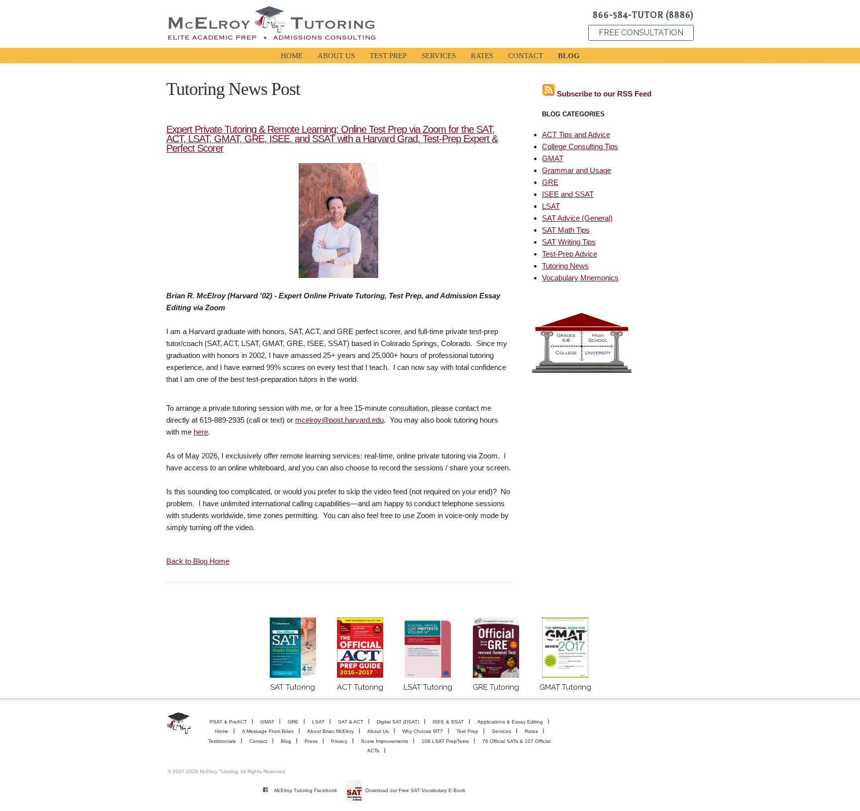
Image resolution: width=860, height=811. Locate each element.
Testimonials (222, 741)
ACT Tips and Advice (576, 134)
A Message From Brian (268, 731)
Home (221, 731)
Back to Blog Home (197, 561)
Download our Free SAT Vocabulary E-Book (415, 790)
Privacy (339, 741)
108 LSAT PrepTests (445, 741)
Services (501, 731)
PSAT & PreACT (228, 721)
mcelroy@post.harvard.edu (339, 420)
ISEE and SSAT (568, 194)
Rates (531, 731)
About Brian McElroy (330, 731)
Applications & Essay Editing (510, 721)
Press (311, 741)
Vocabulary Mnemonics (580, 277)
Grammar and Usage (576, 170)
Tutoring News (565, 266)
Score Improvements (384, 741)
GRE (550, 182)
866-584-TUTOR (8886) (643, 15)
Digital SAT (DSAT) (398, 721)
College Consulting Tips (580, 146)
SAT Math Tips (566, 230)
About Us (378, 731)
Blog (286, 741)
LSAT (551, 206)
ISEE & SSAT (448, 721)
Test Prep (467, 731)
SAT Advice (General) (577, 218)
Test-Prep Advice (569, 254)
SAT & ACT (350, 721)
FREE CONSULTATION (641, 32)
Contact (258, 741)
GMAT (552, 158)
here (201, 432)
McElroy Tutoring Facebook (305, 790)
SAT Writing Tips (569, 242)
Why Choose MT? (422, 731)
